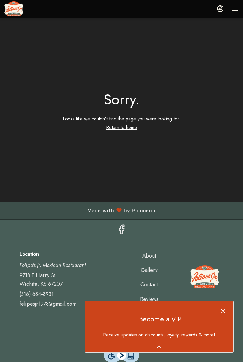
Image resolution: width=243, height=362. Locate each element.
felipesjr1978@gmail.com (48, 304)
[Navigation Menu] (235, 9)
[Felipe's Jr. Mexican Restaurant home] (31, 8)
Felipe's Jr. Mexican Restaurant (204, 277)
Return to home (121, 127)
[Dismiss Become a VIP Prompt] (223, 311)
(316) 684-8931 (37, 294)
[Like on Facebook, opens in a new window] (121, 231)
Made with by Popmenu (80, 211)
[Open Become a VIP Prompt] (159, 346)
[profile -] (220, 8)
